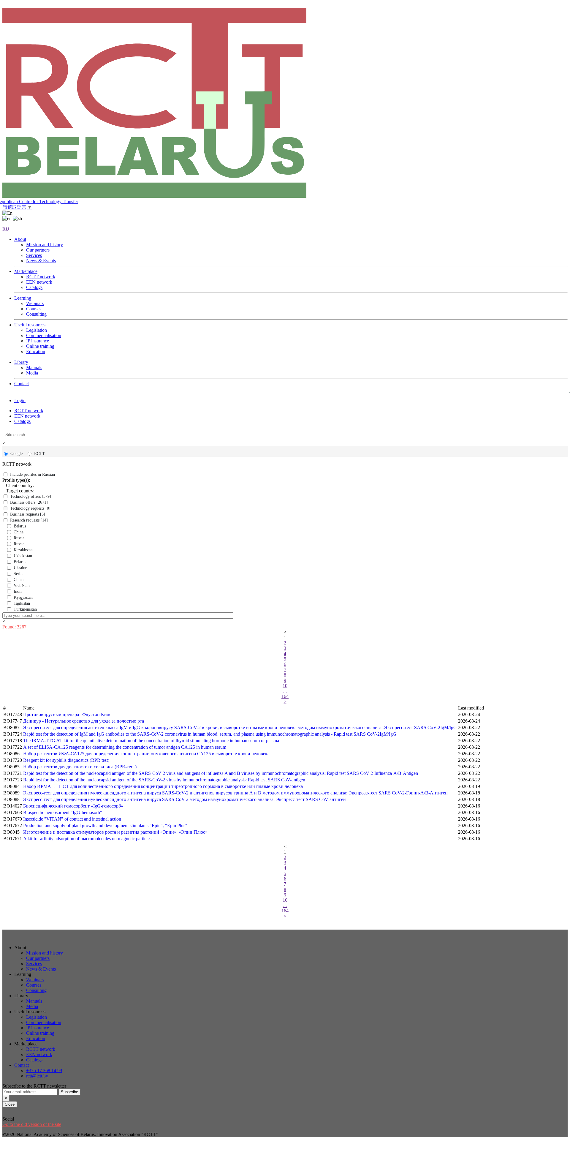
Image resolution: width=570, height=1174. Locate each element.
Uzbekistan (23, 556)
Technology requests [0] (30, 508)
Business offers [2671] (29, 502)
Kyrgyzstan (23, 597)
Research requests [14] (29, 520)
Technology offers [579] (30, 496)
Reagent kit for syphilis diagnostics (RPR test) (66, 760)
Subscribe (69, 1092)
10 (285, 685)
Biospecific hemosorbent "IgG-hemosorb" (62, 812)
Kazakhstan (23, 550)
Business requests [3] (27, 514)
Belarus (20, 526)
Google (16, 453)
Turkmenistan (25, 609)
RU (5, 229)
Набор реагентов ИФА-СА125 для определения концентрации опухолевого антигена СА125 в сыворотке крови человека (146, 753)
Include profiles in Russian (32, 474)
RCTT (39, 453)
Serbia (19, 573)
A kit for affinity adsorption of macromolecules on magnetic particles (87, 838)
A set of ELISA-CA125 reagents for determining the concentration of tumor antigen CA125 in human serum (124, 747)
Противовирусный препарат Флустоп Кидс (67, 714)
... (285, 690)
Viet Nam (22, 585)
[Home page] (285, 103)
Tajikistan (22, 603)
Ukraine (20, 567)
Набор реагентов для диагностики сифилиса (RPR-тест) (80, 766)
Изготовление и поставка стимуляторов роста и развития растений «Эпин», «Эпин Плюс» (115, 832)
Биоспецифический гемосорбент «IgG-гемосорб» (73, 805)
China (18, 532)
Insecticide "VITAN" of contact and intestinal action (72, 818)
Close (10, 1104)
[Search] (4, 223)
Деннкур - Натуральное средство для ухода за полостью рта (83, 720)
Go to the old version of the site (31, 1124)
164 (285, 696)
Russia (19, 538)
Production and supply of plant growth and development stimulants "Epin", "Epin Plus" (105, 825)
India (18, 591)
